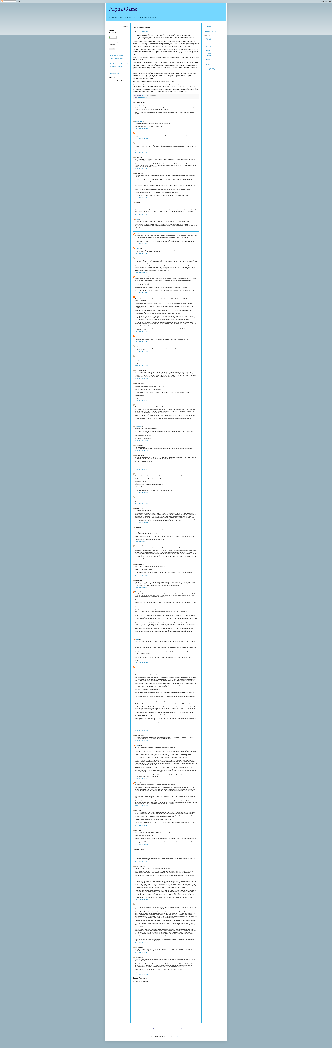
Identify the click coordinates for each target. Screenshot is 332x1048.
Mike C (136, 591)
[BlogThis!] (150, 95)
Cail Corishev (138, 904)
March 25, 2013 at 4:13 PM (141, 740)
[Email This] (148, 95)
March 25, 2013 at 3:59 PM (141, 730)
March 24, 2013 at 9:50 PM (141, 492)
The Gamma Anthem (115, 73)
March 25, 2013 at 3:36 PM (141, 662)
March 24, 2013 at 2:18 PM (141, 378)
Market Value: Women (210, 31)
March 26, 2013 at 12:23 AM (141, 861)
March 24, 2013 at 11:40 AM (141, 292)
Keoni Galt (208, 55)
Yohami (137, 219)
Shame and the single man (116, 66)
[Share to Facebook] (153, 95)
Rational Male (209, 46)
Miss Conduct (138, 121)
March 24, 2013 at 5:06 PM (141, 422)
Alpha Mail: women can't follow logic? (119, 63)
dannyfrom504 (138, 426)
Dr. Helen (208, 59)
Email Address (112, 44)
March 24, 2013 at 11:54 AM (141, 331)
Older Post (195, 1021)
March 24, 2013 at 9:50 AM (141, 128)
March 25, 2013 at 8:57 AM (141, 560)
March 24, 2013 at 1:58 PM (141, 365)
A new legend (208, 39)
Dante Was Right (209, 57)
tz (135, 297)
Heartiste (208, 64)
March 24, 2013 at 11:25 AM (141, 253)
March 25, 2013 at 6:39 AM (141, 541)
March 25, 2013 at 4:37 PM (141, 805)
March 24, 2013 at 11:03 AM (141, 243)
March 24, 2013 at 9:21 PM (141, 469)
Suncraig (137, 248)
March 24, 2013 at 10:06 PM (141, 503)
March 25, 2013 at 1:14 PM (141, 587)
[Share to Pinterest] (155, 95)
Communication (140, 97)
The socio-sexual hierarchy (116, 55)
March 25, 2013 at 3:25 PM (141, 635)
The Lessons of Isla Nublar (211, 48)
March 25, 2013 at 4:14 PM (141, 778)
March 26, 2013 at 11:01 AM (141, 942)
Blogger (179, 1036)
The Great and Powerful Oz (141, 133)
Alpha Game (123, 9)
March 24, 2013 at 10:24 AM (141, 168)
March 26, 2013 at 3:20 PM (141, 952)
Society (145, 97)
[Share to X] (151, 95)
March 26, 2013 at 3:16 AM (141, 899)
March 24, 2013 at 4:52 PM (141, 400)
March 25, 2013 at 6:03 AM (141, 522)
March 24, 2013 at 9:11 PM (141, 450)
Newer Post (136, 1021)
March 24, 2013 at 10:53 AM (141, 214)
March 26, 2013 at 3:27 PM (141, 974)
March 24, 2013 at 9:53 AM (141, 138)
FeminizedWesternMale (140, 276)
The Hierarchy (208, 26)
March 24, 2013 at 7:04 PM (141, 440)
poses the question (143, 31)
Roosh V (208, 50)
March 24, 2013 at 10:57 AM (141, 229)
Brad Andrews (138, 105)
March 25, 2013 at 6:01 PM (141, 844)
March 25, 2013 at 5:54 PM (141, 825)
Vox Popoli (208, 38)
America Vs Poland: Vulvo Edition (213, 65)
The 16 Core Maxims (210, 28)
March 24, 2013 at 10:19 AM (141, 152)
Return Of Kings (210, 68)
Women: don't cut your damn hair (118, 61)
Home (166, 1021)
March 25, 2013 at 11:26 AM (141, 575)
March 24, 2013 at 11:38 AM (141, 272)
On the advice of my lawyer (116, 58)
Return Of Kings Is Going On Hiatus (213, 69)
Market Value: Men (209, 30)
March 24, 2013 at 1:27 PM (141, 351)
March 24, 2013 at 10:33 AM (141, 197)
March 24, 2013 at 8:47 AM (141, 117)
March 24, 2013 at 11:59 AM (141, 341)
